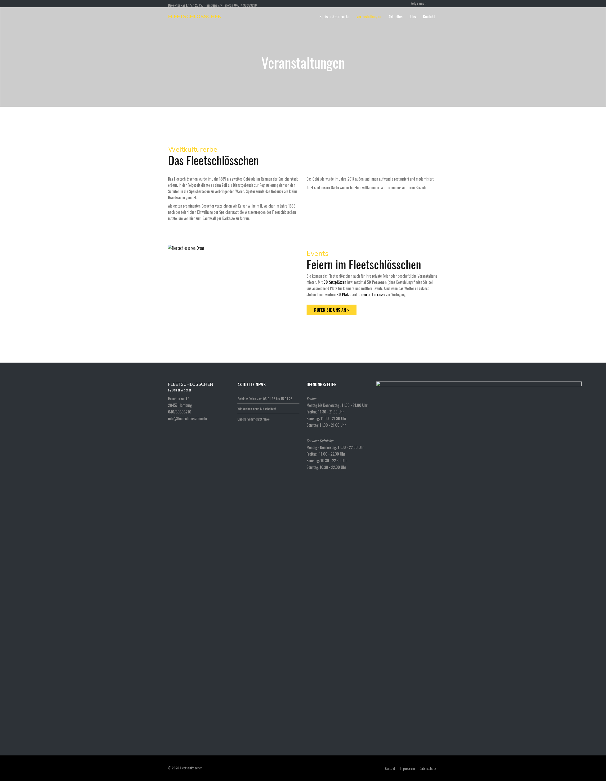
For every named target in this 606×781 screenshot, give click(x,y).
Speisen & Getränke (334, 16)
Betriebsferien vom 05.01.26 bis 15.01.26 (265, 398)
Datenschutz (427, 768)
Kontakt (429, 16)
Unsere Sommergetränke (253, 419)
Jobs (413, 16)
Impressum (407, 768)
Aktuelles (395, 16)
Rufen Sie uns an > (331, 310)
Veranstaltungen (368, 16)
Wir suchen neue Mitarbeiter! (256, 408)
